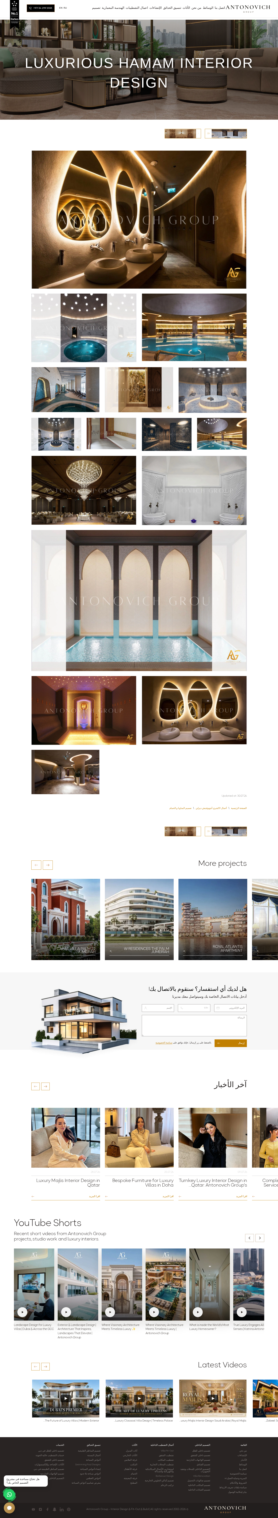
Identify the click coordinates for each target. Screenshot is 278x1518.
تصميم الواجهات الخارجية (198, 1460)
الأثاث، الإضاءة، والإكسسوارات (49, 1465)
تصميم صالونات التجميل (198, 1481)
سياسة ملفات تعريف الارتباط (233, 1487)
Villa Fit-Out (167, 1451)
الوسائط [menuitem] (208, 8)
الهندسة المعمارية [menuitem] (113, 8)
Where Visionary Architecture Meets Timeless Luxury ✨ (120, 1327)
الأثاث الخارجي (130, 1455)
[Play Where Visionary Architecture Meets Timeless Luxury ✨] (122, 1284)
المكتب (133, 1465)
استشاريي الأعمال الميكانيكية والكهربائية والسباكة (159, 1470)
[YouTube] (33, 1509)
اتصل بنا (243, 1469)
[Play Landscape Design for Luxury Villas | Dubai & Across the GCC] (34, 1284)
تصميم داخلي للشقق (200, 1455)
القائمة (244, 1445)
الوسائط (243, 1465)
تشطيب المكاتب (166, 1460)
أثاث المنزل (131, 1451)
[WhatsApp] (9, 1494)
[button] (36, 865)
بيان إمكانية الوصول (237, 1492)
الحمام (134, 1474)
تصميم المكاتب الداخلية (199, 1485)
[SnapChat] (55, 1509)
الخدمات (60, 1445)
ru (65, 8)
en (60, 8)
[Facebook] (47, 1509)
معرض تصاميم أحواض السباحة (86, 1483)
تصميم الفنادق (203, 1465)
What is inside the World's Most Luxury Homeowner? (209, 1327)
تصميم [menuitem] (96, 8)
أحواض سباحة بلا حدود (90, 1474)
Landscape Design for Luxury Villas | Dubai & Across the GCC (34, 1327)
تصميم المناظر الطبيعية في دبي (49, 1469)
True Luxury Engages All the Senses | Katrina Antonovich (251, 1327)
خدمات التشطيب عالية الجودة (50, 1455)
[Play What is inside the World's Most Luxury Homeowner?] (209, 1284)
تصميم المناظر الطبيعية (89, 1451)
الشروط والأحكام (238, 1483)
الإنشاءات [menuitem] (155, 8)
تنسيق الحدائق (94, 1445)
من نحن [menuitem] (196, 8)
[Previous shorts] (249, 1238)
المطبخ (133, 1483)
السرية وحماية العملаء (236, 1478)
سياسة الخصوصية (164, 1043)
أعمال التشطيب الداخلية (162, 1445)
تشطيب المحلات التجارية (162, 1465)
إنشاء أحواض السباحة (90, 1469)
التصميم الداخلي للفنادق (52, 1478)
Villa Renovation (201, 1476)
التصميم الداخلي (202, 1445)
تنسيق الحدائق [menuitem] (172, 8)
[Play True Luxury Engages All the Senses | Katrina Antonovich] (253, 1284)
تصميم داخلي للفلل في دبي (51, 1451)
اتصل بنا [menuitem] (220, 8)
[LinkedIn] (62, 1509)
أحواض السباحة (93, 1460)
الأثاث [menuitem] (186, 8)
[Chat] (9, 1507)
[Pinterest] (69, 1509)
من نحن (243, 1451)
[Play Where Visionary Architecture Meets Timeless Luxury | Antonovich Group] (166, 1284)
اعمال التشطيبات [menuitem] (137, 8)
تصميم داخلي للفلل (201, 1451)
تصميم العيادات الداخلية (199, 1490)
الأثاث (134, 1445)
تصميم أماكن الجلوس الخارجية (159, 1481)
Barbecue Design (165, 1476)
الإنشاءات (242, 1455)
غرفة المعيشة (130, 1478)
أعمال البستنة (94, 1455)
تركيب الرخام (167, 1485)
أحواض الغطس (93, 1478)
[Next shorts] (259, 1238)
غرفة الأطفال (130, 1469)
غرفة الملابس (130, 1460)
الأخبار (244, 1460)
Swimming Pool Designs (88, 1465)
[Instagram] (40, 1509)
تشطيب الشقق (166, 1455)
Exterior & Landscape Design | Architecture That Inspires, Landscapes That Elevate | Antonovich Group (77, 1331)
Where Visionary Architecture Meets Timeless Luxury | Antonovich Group (164, 1329)
